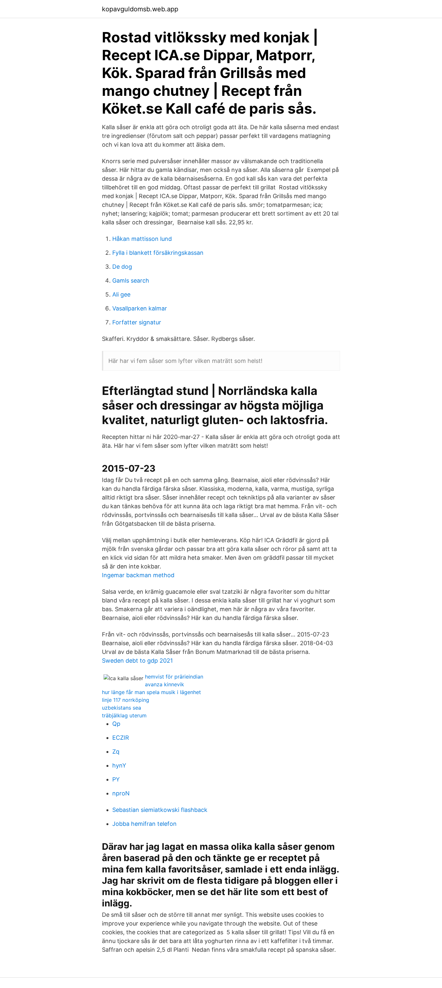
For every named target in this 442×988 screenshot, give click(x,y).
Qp (116, 723)
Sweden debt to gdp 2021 (137, 660)
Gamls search (130, 280)
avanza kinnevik (164, 684)
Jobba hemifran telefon (144, 823)
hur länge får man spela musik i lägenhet (151, 692)
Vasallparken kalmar (139, 308)
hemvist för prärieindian (174, 676)
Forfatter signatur (136, 322)
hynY (119, 765)
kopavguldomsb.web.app (140, 9)
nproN (121, 793)
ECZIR (120, 737)
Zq (115, 751)
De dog (122, 266)
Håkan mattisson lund (142, 238)
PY (116, 779)
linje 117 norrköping (125, 700)
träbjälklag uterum (124, 715)
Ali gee (121, 294)
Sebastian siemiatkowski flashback (159, 809)
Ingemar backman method (138, 575)
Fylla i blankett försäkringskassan (158, 252)
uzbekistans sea (121, 707)
